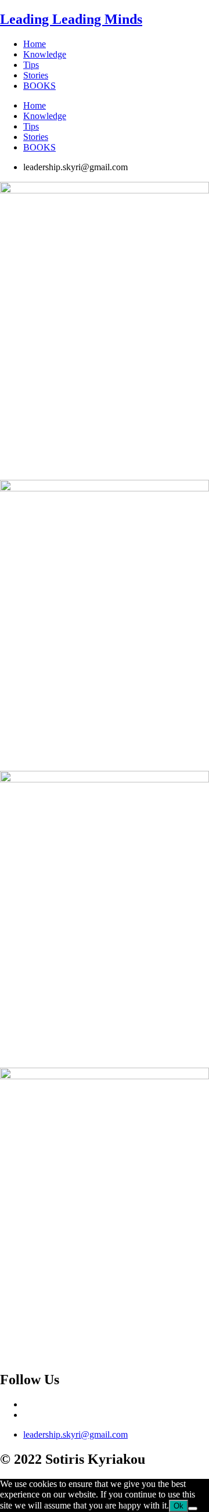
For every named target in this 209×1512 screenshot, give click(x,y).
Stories (35, 75)
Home (34, 44)
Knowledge (44, 54)
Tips (31, 65)
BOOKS (39, 86)
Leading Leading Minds (71, 19)
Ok (178, 1506)
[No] (192, 1508)
